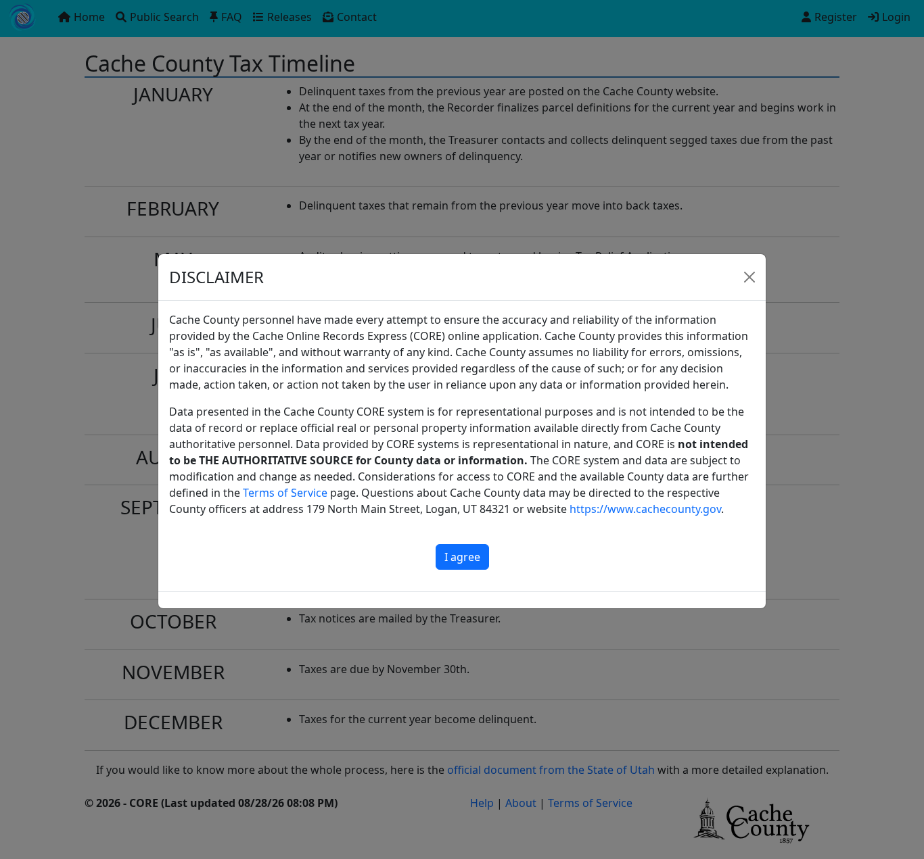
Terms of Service (285, 492)
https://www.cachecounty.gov (645, 508)
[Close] (749, 277)
